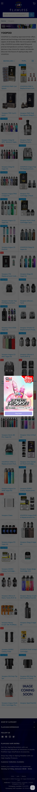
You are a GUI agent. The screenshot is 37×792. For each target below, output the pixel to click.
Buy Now (18, 413)
